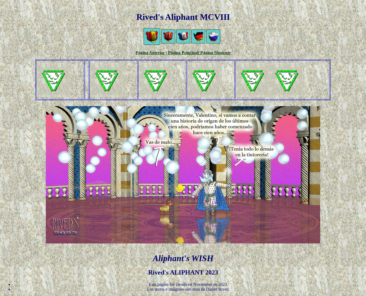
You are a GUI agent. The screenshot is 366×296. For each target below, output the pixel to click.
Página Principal (183, 52)
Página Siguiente (215, 52)
